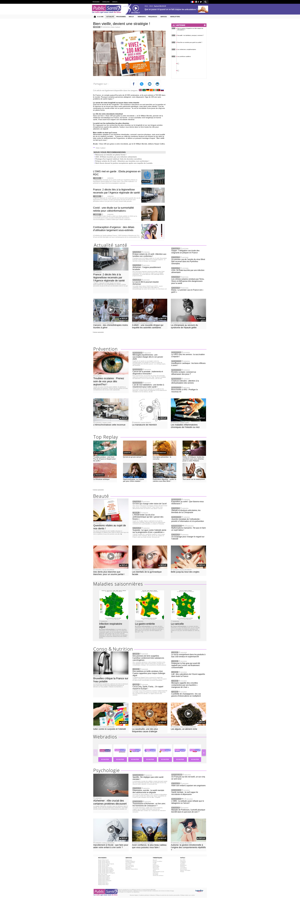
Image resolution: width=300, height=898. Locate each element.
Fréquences (129, 860)
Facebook (183, 861)
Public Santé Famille (103, 865)
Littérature (155, 873)
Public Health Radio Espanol (106, 870)
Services (182, 866)
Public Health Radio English (105, 869)
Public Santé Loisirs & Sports (106, 864)
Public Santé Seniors (104, 861)
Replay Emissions (130, 861)
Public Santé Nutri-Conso (105, 867)
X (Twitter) (183, 862)
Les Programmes (130, 862)
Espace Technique (185, 870)
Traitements (156, 869)
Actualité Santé (130, 866)
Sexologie (155, 874)
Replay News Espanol (104, 878)
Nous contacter (130, 865)
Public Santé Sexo (103, 866)
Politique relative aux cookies (188, 895)
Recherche (128, 864)
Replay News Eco (103, 882)
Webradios (128, 867)
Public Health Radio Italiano (105, 871)
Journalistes (183, 867)
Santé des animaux (158, 875)
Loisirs (154, 864)
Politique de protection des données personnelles (168, 895)
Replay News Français (104, 875)
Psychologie (156, 866)
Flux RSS (182, 860)
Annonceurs (183, 869)
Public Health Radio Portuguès (106, 873)
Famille (155, 862)
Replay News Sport (103, 883)
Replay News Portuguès (104, 880)
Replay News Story (103, 884)
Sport (154, 870)
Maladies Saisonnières (132, 869)
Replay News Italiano (104, 879)
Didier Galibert (115, 27)
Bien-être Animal (102, 874)
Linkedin (182, 864)
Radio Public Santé (103, 860)
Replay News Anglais (103, 876)
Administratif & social (158, 871)
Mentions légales (134, 895)
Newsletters (183, 865)
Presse (182, 871)
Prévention (156, 865)
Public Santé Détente (104, 862)
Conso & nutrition (157, 861)
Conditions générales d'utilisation (147, 895)
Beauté (155, 860)
